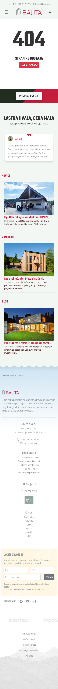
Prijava (49, 577)
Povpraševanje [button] (29, 96)
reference (48, 407)
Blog (5, 301)
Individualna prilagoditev (29, 472)
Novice (6, 175)
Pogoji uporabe (29, 644)
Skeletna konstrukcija (29, 464)
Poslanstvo (29, 520)
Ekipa (29, 524)
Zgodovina (29, 517)
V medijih (8, 237)
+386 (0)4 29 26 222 (21, 4)
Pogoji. (6, 586)
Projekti (31, 484)
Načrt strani (29, 639)
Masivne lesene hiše (29, 457)
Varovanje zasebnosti (29, 650)
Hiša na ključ (29, 468)
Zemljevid (30, 491)
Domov (20, 375)
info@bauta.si (43, 4)
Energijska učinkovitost (29, 461)
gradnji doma (19, 407)
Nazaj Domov (29, 65)
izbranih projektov (22, 410)
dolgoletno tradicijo (34, 399)
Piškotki (29, 655)
